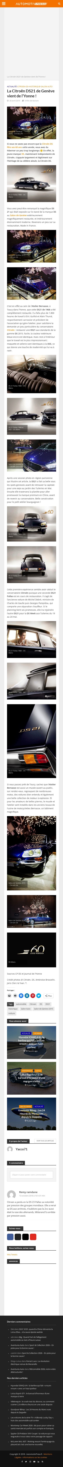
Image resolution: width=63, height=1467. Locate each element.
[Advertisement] (31, 42)
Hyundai (37, 1033)
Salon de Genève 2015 (43, 1009)
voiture (11, 1013)
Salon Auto (46, 86)
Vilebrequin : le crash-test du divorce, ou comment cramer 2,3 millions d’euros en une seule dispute (32, 1403)
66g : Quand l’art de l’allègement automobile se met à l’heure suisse (28, 1338)
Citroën (11, 330)
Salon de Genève (18, 215)
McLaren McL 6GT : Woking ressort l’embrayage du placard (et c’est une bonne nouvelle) (33, 1443)
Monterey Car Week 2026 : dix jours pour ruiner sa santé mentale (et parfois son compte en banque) (32, 1427)
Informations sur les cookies (35, 1457)
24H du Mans (25, 1106)
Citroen (21, 86)
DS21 (48, 1004)
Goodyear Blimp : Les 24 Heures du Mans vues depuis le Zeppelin (31, 1113)
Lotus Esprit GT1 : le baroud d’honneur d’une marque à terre (31, 1078)
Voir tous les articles (45, 1141)
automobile (21, 1004)
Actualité (12, 86)
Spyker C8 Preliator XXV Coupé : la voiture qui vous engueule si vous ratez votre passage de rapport (33, 1435)
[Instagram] (25, 1237)
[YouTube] (33, 1237)
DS (27, 86)
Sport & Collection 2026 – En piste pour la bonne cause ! (32, 1346)
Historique (34, 86)
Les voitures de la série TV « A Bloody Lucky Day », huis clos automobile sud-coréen (32, 1419)
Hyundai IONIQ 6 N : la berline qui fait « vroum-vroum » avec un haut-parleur (31, 1042)
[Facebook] (10, 1237)
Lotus (38, 1071)
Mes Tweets (12, 1254)
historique (12, 1009)
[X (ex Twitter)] (18, 1237)
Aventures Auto (17, 1345)
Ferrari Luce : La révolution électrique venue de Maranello (30, 1362)
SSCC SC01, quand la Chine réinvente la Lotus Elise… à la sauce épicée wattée (32, 1330)
